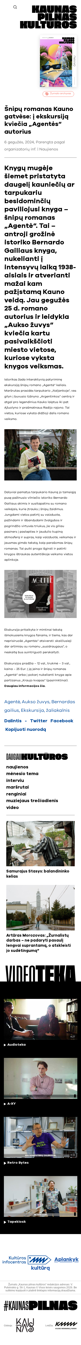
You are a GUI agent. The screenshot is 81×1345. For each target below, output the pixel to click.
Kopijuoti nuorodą (25, 729)
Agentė (11, 674)
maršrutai (17, 787)
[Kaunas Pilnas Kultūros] (48, 27)
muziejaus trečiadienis (32, 800)
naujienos (17, 767)
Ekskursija (32, 710)
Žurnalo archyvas (60, 93)
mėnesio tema (22, 773)
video (12, 807)
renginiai (16, 794)
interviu (15, 780)
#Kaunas (40, 1306)
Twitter (38, 721)
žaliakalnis (58, 710)
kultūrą (55, 1264)
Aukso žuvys (35, 702)
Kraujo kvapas (33, 680)
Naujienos (48, 149)
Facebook (62, 721)
